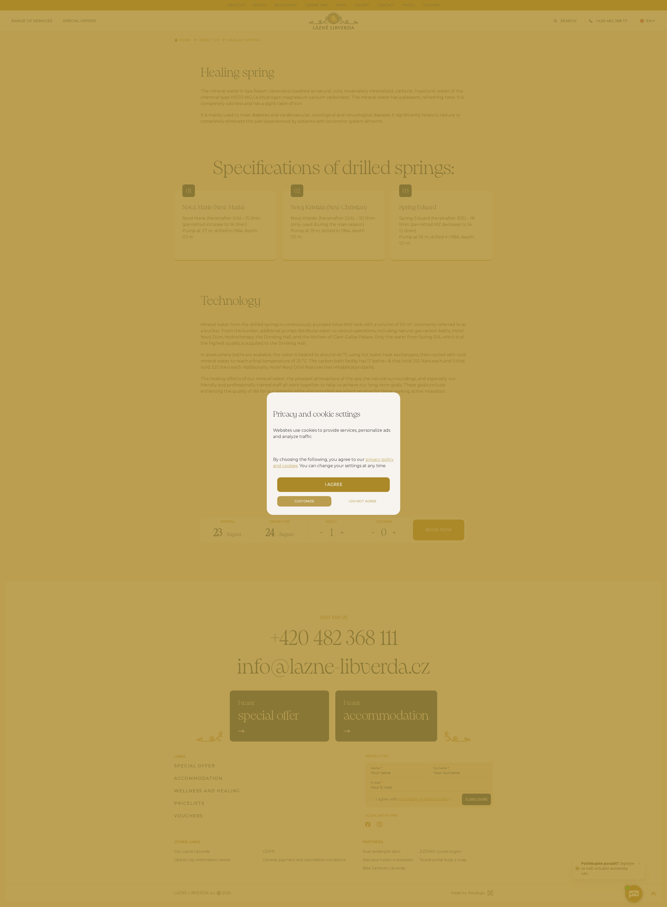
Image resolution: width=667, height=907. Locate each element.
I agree (333, 484)
